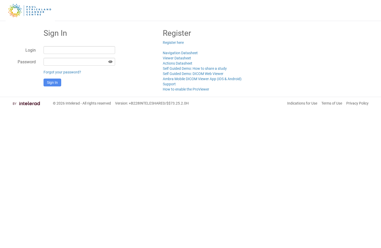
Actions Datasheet (177, 63)
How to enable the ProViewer (186, 89)
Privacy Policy (357, 103)
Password (27, 61)
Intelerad (73, 103)
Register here (173, 42)
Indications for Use (302, 103)
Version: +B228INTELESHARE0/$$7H (152, 103)
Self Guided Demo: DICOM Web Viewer (193, 74)
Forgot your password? (62, 72)
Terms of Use (331, 103)
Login (30, 50)
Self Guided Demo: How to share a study (195, 68)
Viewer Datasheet (177, 58)
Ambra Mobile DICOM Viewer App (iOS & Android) (202, 79)
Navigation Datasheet (180, 53)
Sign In (52, 82)
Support (169, 84)
